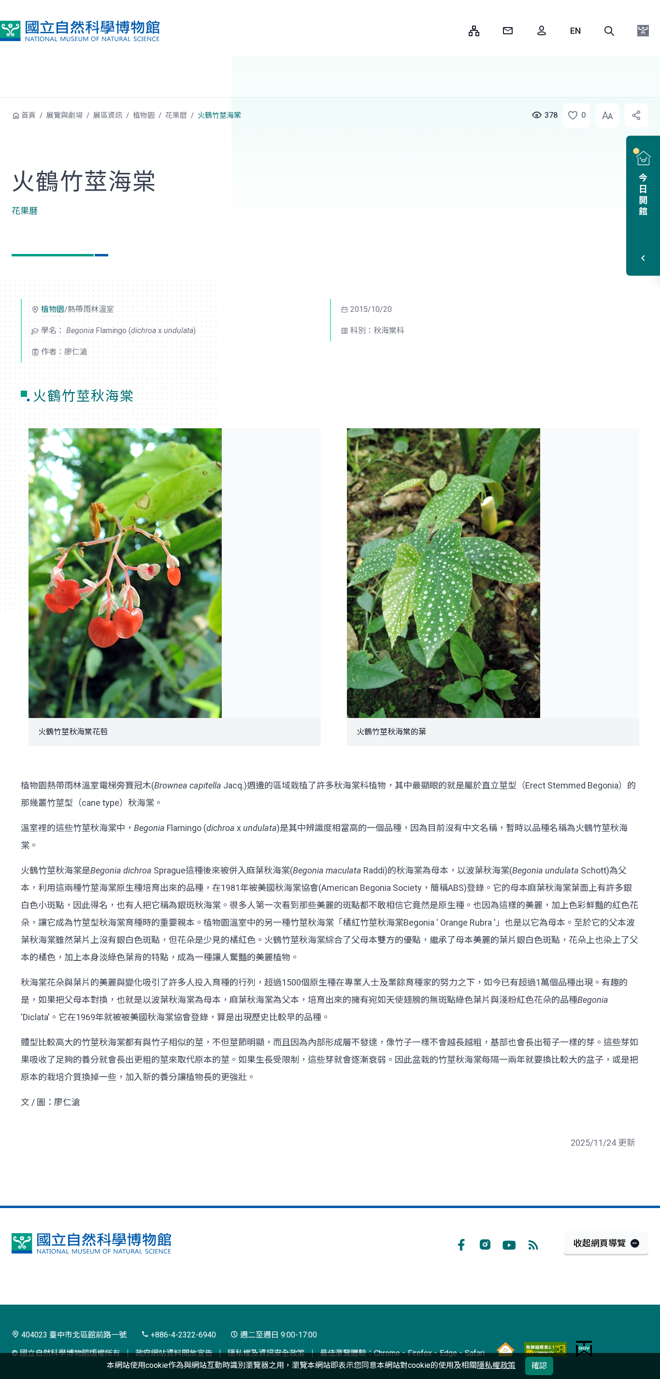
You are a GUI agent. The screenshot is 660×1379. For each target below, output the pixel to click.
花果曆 (176, 115)
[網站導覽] (474, 31)
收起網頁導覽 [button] (600, 1243)
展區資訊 (107, 115)
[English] (575, 31)
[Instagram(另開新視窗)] (485, 1243)
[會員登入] (541, 31)
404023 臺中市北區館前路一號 (73, 1334)
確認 (539, 1365)
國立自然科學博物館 (79, 30)
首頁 (28, 115)
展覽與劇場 (64, 115)
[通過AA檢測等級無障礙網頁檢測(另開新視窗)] (545, 1349)
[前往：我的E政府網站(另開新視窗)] (584, 1349)
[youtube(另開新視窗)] (509, 1243)
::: (454, 31)
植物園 (144, 115)
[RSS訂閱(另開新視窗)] (533, 1243)
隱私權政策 (496, 1365)
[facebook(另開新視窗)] (461, 1243)
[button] (609, 31)
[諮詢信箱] (507, 31)
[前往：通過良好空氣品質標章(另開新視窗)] (505, 1349)
